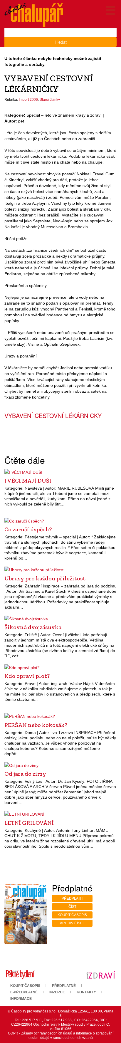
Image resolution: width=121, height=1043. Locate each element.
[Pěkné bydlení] (20, 975)
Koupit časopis (72, 915)
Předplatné (64, 986)
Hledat (61, 42)
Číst (72, 907)
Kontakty (86, 992)
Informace (21, 999)
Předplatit (72, 898)
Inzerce (57, 992)
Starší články (50, 100)
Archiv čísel (72, 923)
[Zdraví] (101, 975)
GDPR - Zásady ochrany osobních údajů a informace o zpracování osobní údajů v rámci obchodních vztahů (60, 1035)
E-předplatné (24, 992)
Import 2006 (28, 100)
